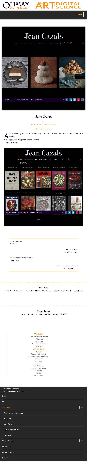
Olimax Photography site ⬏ (17, 391)
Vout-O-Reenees (38, 366)
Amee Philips (38, 373)
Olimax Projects (60, 314)
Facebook (5, 458)
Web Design (34, 124)
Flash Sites (79, 290)
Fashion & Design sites (63, 290)
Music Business (45, 314)
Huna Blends (16, 242)
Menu (79, 15)
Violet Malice (38, 359)
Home (4, 396)
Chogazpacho (38, 375)
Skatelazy (38, 364)
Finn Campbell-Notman (67, 267)
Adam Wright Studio (70, 251)
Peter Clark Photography (38, 368)
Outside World (21, 259)
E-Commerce (34, 290)
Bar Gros (38, 371)
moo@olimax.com (12, 389)
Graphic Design (43, 311)
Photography (7, 446)
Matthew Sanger (38, 361)
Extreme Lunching (8, 452)
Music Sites (47, 290)
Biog (4, 402)
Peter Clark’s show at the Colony (38, 356)
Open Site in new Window (43, 129)
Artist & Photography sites (47, 124)
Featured (38, 352)
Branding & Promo (29, 314)
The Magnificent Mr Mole (38, 354)
